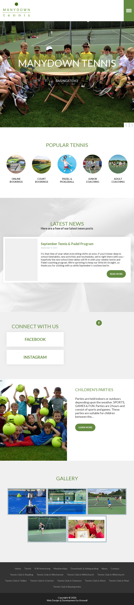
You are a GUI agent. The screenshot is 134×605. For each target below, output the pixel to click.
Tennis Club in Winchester (50, 574)
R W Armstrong (42, 568)
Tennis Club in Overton (42, 580)
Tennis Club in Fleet (119, 580)
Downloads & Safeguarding (84, 568)
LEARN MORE (85, 427)
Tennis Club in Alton (95, 580)
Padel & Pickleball (67, 180)
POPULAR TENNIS (67, 145)
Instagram (35, 357)
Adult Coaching (118, 180)
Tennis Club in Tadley (16, 580)
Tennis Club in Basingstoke (67, 586)
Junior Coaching (92, 180)
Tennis (27, 568)
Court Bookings (41, 180)
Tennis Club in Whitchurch (80, 574)
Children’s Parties (94, 389)
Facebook (35, 339)
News (105, 568)
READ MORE (116, 274)
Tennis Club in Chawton (69, 580)
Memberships (60, 568)
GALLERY (67, 478)
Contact (115, 568)
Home (18, 568)
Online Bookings (16, 180)
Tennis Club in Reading (21, 574)
